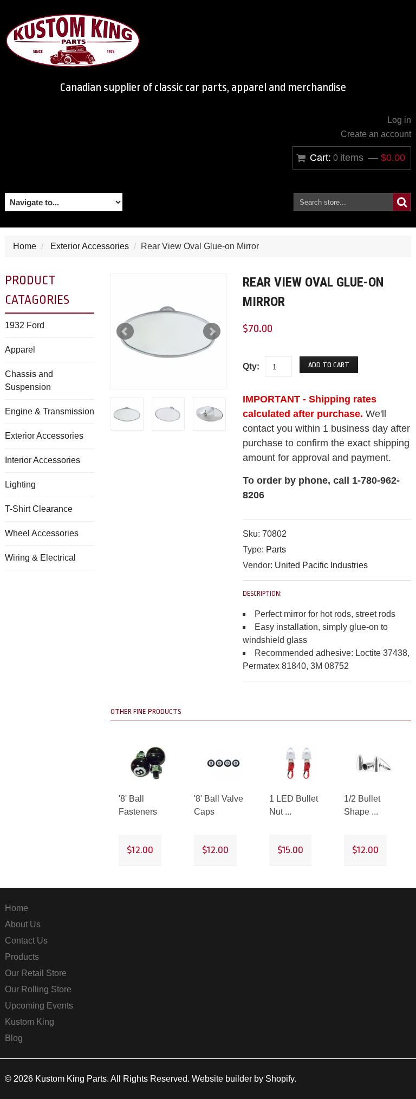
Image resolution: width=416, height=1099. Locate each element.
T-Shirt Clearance (39, 508)
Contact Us (26, 940)
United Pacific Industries (321, 565)
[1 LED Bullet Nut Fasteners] (298, 763)
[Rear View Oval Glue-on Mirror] (168, 331)
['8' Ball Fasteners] (148, 763)
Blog (14, 1038)
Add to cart (328, 365)
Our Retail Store (36, 973)
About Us (23, 924)
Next (211, 331)
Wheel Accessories (42, 533)
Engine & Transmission (49, 411)
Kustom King (29, 1021)
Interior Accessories (42, 460)
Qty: (251, 366)
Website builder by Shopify (243, 1078)
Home (24, 246)
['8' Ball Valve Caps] (223, 763)
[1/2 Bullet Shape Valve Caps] (373, 763)
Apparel (20, 349)
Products (22, 956)
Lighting (20, 484)
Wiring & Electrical (40, 557)
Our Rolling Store (38, 989)
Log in (399, 120)
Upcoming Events (39, 1005)
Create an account (376, 134)
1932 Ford (24, 325)
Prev (125, 331)
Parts (276, 549)
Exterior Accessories (89, 246)
